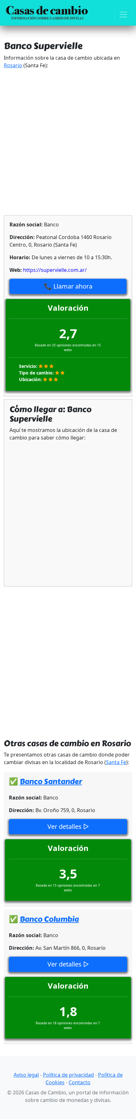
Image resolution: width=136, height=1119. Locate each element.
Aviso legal (26, 1074)
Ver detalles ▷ (68, 826)
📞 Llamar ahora (68, 286)
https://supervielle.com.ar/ (55, 269)
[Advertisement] (68, 142)
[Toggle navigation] (123, 14)
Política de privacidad (68, 1074)
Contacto (79, 1082)
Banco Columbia (49, 919)
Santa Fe (116, 762)
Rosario (13, 65)
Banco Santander (51, 781)
